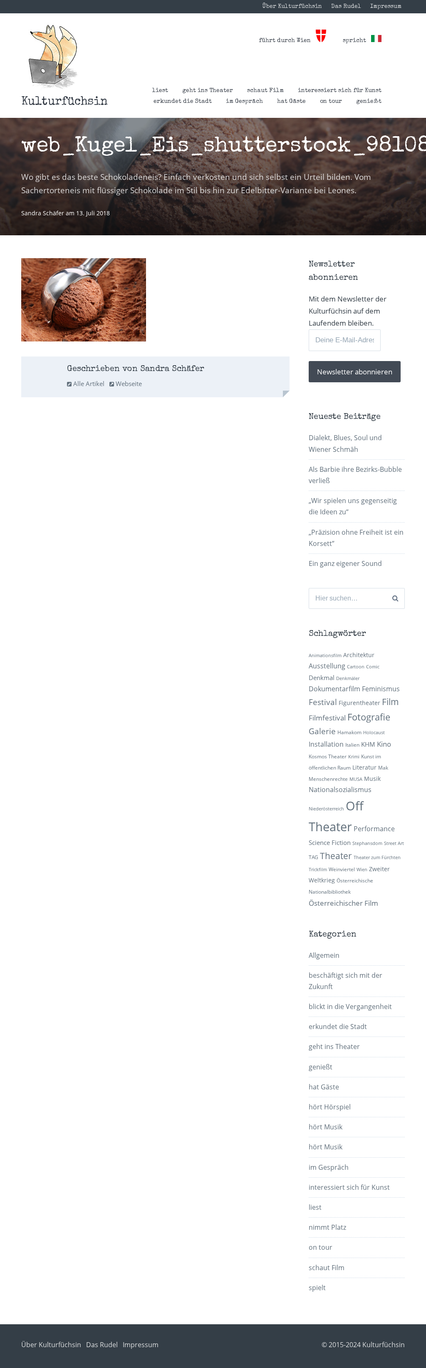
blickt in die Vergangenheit (350, 1006)
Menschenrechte (328, 778)
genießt (368, 102)
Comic (372, 667)
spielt (317, 1287)
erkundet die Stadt (183, 102)
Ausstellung (327, 665)
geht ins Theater (207, 91)
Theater (336, 856)
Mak (383, 767)
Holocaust (374, 732)
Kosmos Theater (328, 756)
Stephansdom (367, 843)
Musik (372, 778)
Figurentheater (359, 703)
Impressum (385, 7)
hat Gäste (291, 102)
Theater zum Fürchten (377, 857)
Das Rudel (346, 7)
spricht (357, 41)
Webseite (128, 383)
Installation (326, 744)
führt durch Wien (287, 41)
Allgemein (324, 955)
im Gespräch (244, 102)
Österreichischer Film (343, 903)
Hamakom (349, 732)
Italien (352, 744)
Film (390, 702)
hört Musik (325, 1126)
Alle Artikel (88, 383)
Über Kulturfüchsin (292, 7)
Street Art (394, 843)
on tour (331, 102)
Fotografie (368, 717)
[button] (52, 57)
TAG (313, 857)
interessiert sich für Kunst (339, 91)
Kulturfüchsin (64, 102)
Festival (323, 702)
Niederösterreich (326, 809)
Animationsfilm (325, 655)
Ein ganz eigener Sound (345, 563)
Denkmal (321, 677)
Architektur (358, 655)
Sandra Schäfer (43, 213)
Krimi (353, 757)
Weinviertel (342, 869)
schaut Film (265, 91)
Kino (384, 744)
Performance (374, 828)
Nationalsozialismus (340, 789)
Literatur (364, 767)
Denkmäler (347, 678)
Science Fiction (330, 842)
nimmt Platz (327, 1227)
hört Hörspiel (330, 1106)
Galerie (322, 731)
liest (160, 91)
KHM (368, 744)
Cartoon (355, 667)
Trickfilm (318, 869)
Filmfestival (327, 718)
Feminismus (381, 688)
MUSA (355, 779)
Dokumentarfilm (334, 688)
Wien (362, 869)
